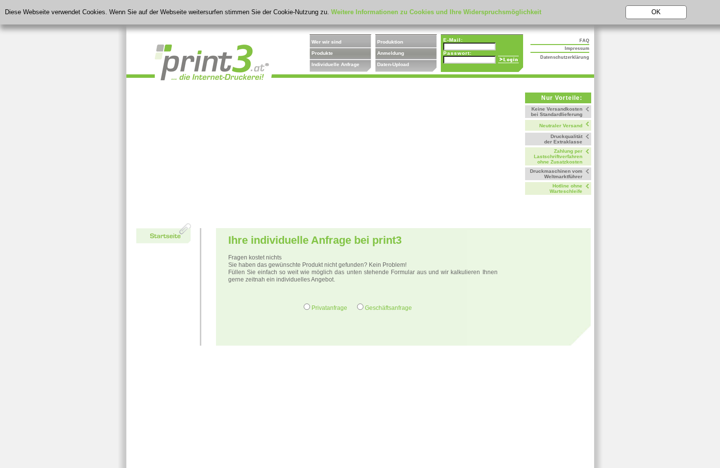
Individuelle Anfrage (336, 64)
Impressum (577, 48)
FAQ (584, 40)
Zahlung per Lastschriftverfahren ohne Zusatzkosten (558, 156)
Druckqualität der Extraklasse (563, 139)
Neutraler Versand (560, 125)
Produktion (390, 42)
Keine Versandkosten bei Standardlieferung (556, 111)
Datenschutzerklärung (564, 57)
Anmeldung (390, 53)
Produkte (322, 53)
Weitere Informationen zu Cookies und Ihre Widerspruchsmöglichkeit (436, 12)
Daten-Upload (393, 64)
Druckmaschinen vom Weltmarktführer (556, 173)
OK (656, 12)
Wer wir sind (326, 42)
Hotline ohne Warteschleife (566, 188)
